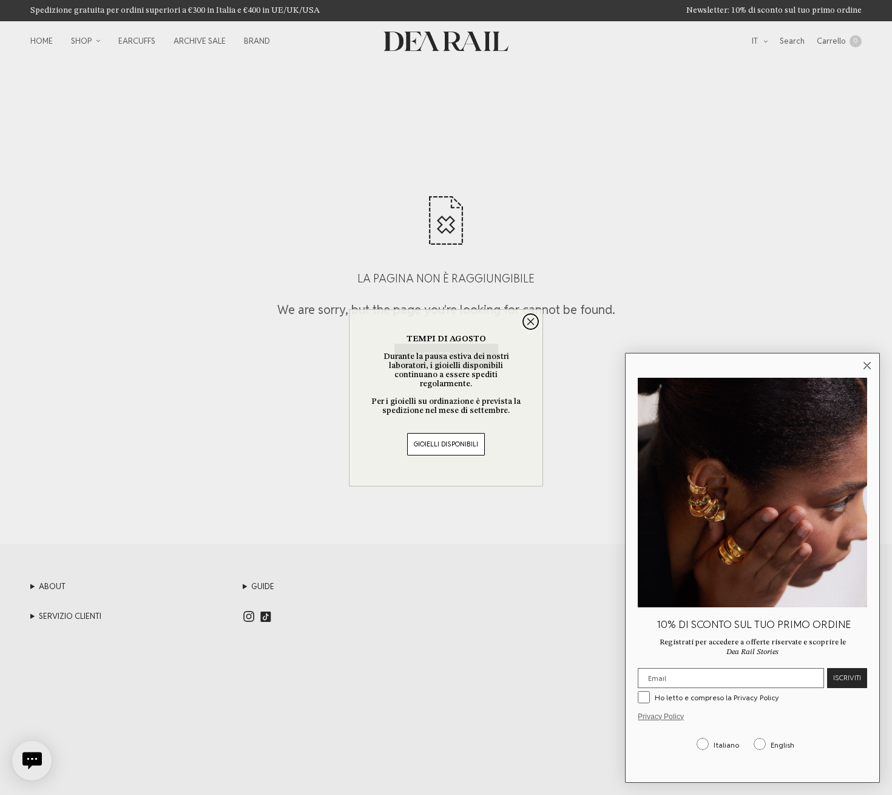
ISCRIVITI (847, 678)
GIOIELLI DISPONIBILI (446, 444)
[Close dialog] (530, 321)
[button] (32, 760)
